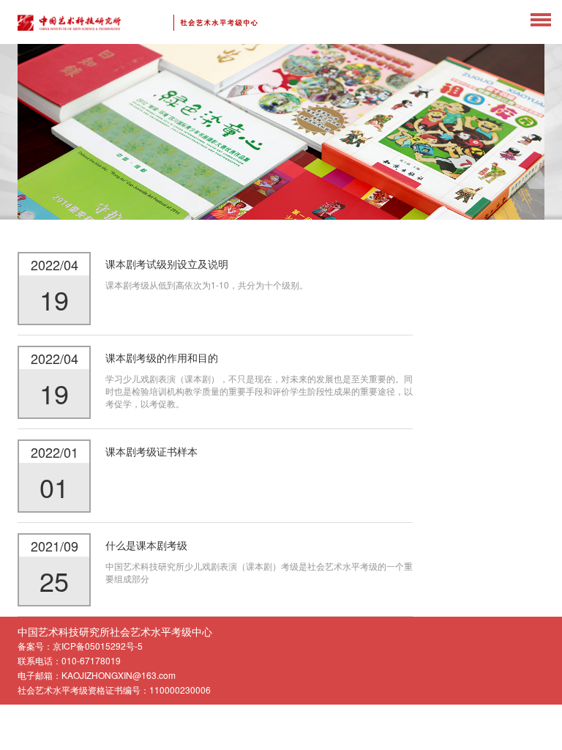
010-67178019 (91, 660)
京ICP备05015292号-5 (98, 645)
